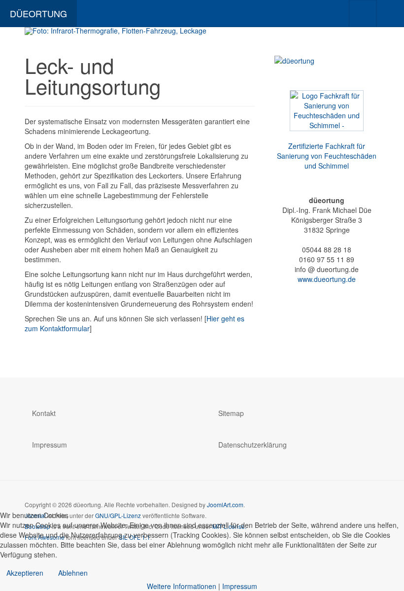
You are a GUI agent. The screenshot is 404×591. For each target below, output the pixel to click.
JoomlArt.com (225, 504)
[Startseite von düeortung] (202, 31)
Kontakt (44, 413)
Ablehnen (73, 573)
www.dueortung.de (327, 279)
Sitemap (231, 413)
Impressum (49, 445)
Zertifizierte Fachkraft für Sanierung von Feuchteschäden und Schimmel (326, 156)
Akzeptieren (24, 573)
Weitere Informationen (181, 586)
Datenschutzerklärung (252, 445)
